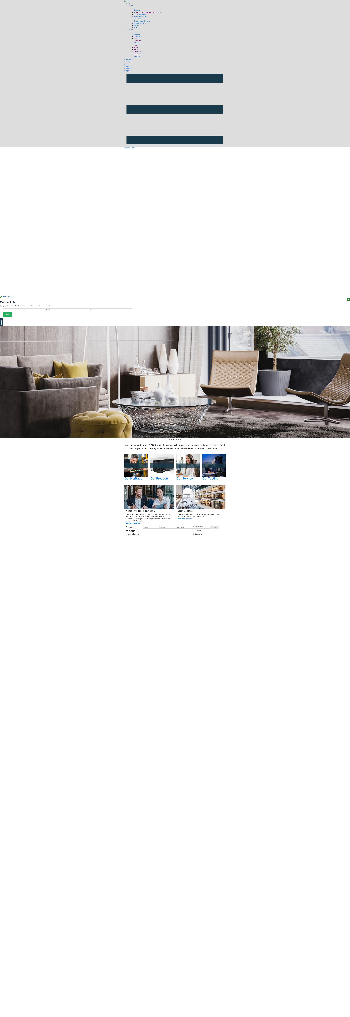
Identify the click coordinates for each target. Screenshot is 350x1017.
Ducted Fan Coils (140, 14)
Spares (136, 25)
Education (137, 43)
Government (138, 54)
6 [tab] (180, 439)
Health (136, 45)
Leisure (136, 38)
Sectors (130, 30)
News (126, 64)
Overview (137, 10)
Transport (137, 52)
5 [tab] (178, 439)
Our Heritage (128, 60)
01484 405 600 (129, 148)
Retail (136, 47)
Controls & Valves (140, 23)
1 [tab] (169, 439)
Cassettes (137, 19)
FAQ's (136, 27)
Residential (137, 41)
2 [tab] (171, 439)
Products (131, 6)
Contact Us (128, 68)
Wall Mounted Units (140, 17)
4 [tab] (176, 439)
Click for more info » (133, 523)
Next (7, 314)
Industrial (137, 56)
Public (136, 49)
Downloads (128, 62)
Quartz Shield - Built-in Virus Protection (147, 12)
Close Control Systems (142, 21)
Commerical (138, 36)
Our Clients (128, 66)
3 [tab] (173, 439)
